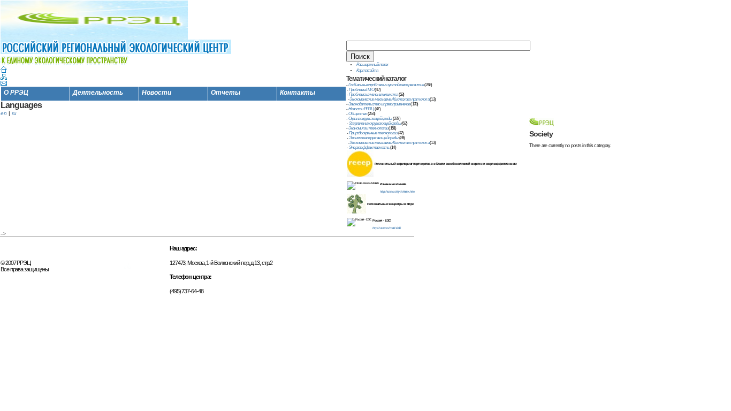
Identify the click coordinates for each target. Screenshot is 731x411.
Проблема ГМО (361, 89)
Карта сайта (367, 70)
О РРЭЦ (16, 92)
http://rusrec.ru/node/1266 (386, 228)
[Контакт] (4, 84)
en (4, 113)
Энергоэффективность (369, 147)
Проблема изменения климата (373, 94)
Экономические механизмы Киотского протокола (389, 99)
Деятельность (98, 92)
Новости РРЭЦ (361, 108)
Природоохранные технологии (373, 133)
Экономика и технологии (368, 128)
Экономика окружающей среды (374, 137)
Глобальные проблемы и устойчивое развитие (386, 84)
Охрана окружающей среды (370, 118)
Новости (156, 92)
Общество (357, 113)
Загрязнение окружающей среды (375, 123)
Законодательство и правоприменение (379, 104)
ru (14, 113)
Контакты (297, 92)
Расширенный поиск (372, 64)
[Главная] (4, 71)
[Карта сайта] (4, 78)
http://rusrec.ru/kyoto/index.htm (397, 191)
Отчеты (225, 92)
